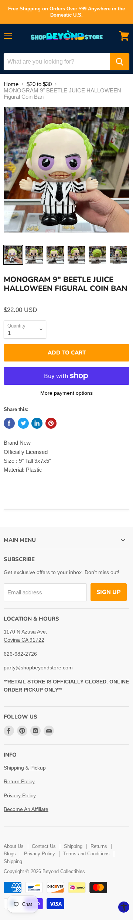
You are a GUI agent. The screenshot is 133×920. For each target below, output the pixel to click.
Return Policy (19, 781)
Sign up (108, 592)
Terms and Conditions (86, 853)
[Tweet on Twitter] (23, 423)
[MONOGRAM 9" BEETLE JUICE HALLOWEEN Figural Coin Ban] (13, 254)
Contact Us (44, 846)
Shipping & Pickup (25, 768)
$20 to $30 (39, 84)
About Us (14, 846)
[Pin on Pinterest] (51, 423)
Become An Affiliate (26, 809)
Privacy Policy (20, 795)
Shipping (73, 846)
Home (11, 84)
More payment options (66, 393)
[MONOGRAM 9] (66, 173)
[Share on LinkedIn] (36, 423)
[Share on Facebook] (9, 423)
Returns (99, 846)
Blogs (10, 853)
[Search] (119, 61)
